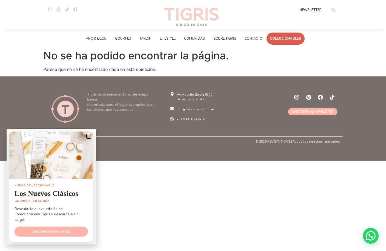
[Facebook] (75, 9)
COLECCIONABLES (285, 38)
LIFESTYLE (168, 38)
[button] (371, 236)
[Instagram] (50, 9)
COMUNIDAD (194, 38)
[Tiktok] (67, 9)
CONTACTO (253, 38)
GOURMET (123, 38)
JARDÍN (146, 38)
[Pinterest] (58, 9)
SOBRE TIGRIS (224, 38)
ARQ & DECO (96, 38)
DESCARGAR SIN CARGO (51, 231)
